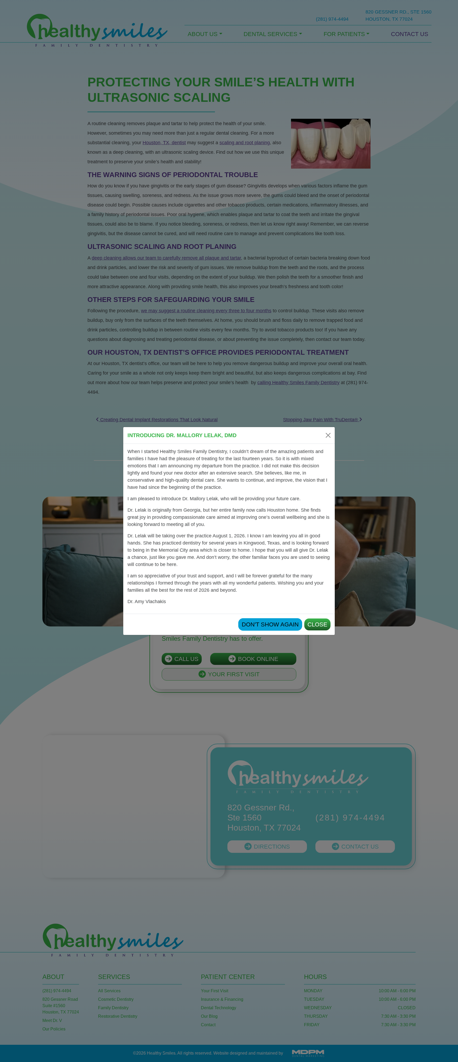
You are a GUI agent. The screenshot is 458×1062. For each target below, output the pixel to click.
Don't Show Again (270, 624)
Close (317, 624)
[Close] (328, 435)
